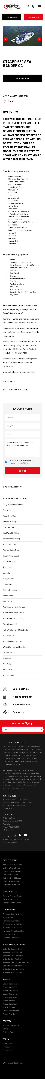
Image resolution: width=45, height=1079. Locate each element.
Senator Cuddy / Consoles (13, 903)
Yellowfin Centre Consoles (13, 969)
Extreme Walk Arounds (12, 871)
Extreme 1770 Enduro (11, 881)
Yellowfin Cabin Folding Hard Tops (16, 962)
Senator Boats (10, 891)
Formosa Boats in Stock (12, 914)
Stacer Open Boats (10, 1004)
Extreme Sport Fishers (12, 878)
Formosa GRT (8, 917)
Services (7, 1021)
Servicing (6, 1029)
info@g (23, 372)
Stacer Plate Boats (10, 1014)
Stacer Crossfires (10, 987)
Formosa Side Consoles (12, 927)
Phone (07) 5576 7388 (11, 827)
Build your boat (33, 17)
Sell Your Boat (8, 1032)
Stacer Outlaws (9, 1000)
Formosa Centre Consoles (13, 931)
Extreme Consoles (10, 874)
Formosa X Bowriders (11, 921)
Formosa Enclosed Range (13, 937)
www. (5, 372)
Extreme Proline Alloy (11, 884)
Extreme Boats (10, 860)
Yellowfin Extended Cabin (13, 952)
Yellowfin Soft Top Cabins (13, 959)
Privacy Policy (8, 1047)
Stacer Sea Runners (11, 994)
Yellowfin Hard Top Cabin (13, 955)
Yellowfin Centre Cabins (12, 966)
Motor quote (12, 17)
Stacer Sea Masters (10, 997)
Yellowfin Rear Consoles (12, 972)
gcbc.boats (13, 372)
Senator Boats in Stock (12, 896)
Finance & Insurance (11, 1025)
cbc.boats (30, 372)
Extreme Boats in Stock (12, 864)
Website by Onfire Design (13, 1063)
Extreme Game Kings (11, 868)
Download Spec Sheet (22, 87)
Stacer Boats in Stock (12, 984)
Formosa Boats (10, 909)
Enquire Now (22, 78)
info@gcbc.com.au (9, 830)
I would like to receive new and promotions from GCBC (21, 461)
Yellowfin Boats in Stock (13, 949)
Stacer (6, 979)
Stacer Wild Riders (10, 990)
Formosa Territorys (10, 934)
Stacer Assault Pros (11, 1010)
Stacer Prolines (9, 1007)
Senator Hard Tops (10, 899)
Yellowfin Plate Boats (14, 944)
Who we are (7, 1043)
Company (7, 1039)
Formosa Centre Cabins (12, 924)
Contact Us (9, 381)
